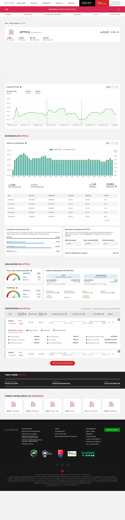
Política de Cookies (29, 434)
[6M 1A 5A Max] (112, 143)
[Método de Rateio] (86, 339)
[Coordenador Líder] (86, 342)
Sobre (96, 14)
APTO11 (11, 321)
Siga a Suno (90, 431)
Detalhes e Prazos (17, 330)
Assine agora (112, 430)
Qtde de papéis (70, 240)
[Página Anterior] (113, 220)
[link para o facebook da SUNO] (57, 464)
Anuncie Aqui (91, 436)
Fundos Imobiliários (14, 23)
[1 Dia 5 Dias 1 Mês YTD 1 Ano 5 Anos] (112, 87)
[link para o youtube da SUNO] (68, 464)
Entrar (116, 3)
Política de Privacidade (31, 431)
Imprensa (89, 434)
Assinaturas (60, 431)
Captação (46, 330)
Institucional (27, 429)
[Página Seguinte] (117, 220)
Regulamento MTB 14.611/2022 (66, 436)
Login (57, 429)
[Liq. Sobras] (47, 339)
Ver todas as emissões (62, 363)
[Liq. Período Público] (47, 342)
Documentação (61, 330)
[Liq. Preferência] (47, 336)
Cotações (8, 14)
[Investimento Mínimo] (86, 336)
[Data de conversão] (9, 342)
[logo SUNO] (9, 3)
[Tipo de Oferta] (9, 336)
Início (6, 23)
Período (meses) (108, 240)
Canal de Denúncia (93, 439)
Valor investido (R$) (90, 240)
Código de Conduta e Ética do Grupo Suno (30, 437)
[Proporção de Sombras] (9, 339)
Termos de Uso (27, 444)
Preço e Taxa (33, 330)
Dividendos (28, 14)
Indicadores (77, 14)
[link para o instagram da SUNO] (62, 464)
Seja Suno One (60, 434)
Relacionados (115, 14)
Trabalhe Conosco (93, 441)
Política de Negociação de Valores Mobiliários (32, 440)
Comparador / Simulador (52, 14)
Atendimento (91, 429)
